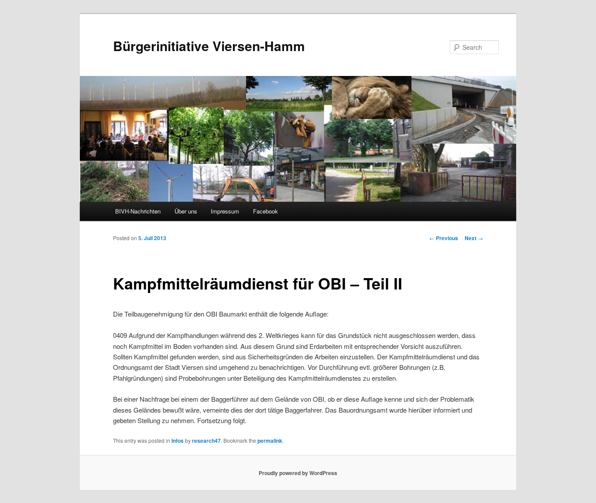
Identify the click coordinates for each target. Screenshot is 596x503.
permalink (269, 440)
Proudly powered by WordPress (298, 473)
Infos (177, 440)
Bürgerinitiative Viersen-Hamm (209, 45)
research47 (206, 440)
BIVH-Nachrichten (138, 211)
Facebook (265, 211)
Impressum (225, 211)
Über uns (186, 211)
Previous (443, 238)
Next (474, 238)
